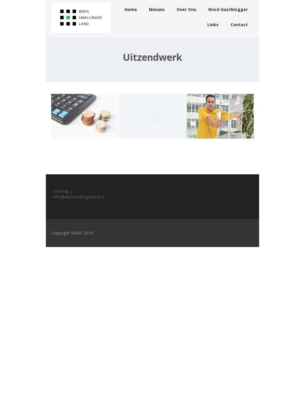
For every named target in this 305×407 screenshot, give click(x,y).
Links (213, 24)
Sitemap (61, 191)
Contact (239, 24)
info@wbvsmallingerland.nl (78, 197)
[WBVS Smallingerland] (81, 34)
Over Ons (186, 9)
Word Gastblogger (228, 9)
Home (131, 9)
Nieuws (157, 9)
